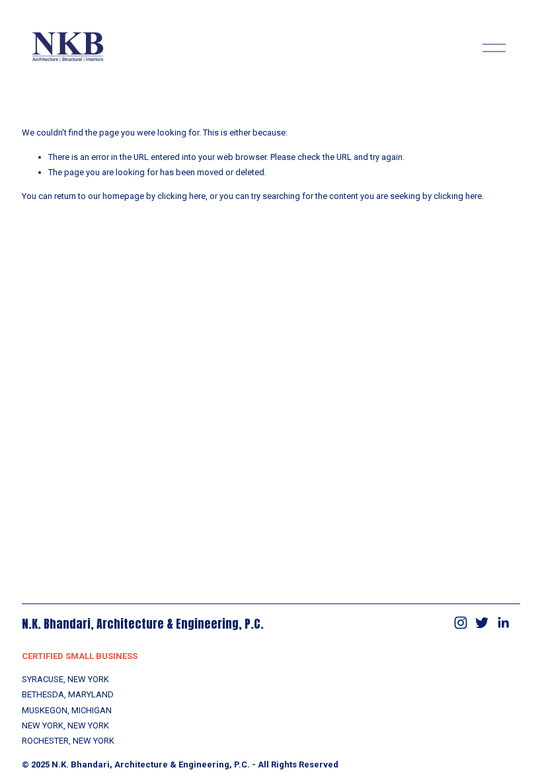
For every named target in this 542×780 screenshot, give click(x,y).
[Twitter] (481, 622)
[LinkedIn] (503, 622)
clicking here (181, 196)
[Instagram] (460, 622)
